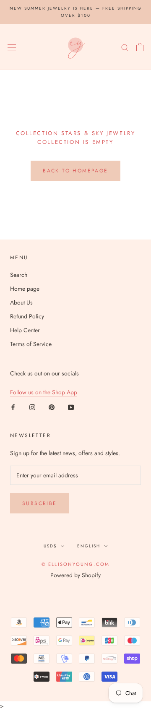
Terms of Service (31, 344)
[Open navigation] (12, 47)
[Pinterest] (52, 406)
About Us (21, 302)
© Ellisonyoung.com (76, 564)
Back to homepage (75, 170)
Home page (24, 288)
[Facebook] (13, 406)
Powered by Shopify (75, 575)
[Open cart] (139, 47)
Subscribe (39, 503)
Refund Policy (27, 316)
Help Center (25, 330)
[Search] (125, 46)
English (88, 546)
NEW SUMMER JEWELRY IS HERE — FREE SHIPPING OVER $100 (76, 11)
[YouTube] (71, 406)
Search (18, 275)
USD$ (50, 546)
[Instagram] (32, 406)
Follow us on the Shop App (43, 392)
